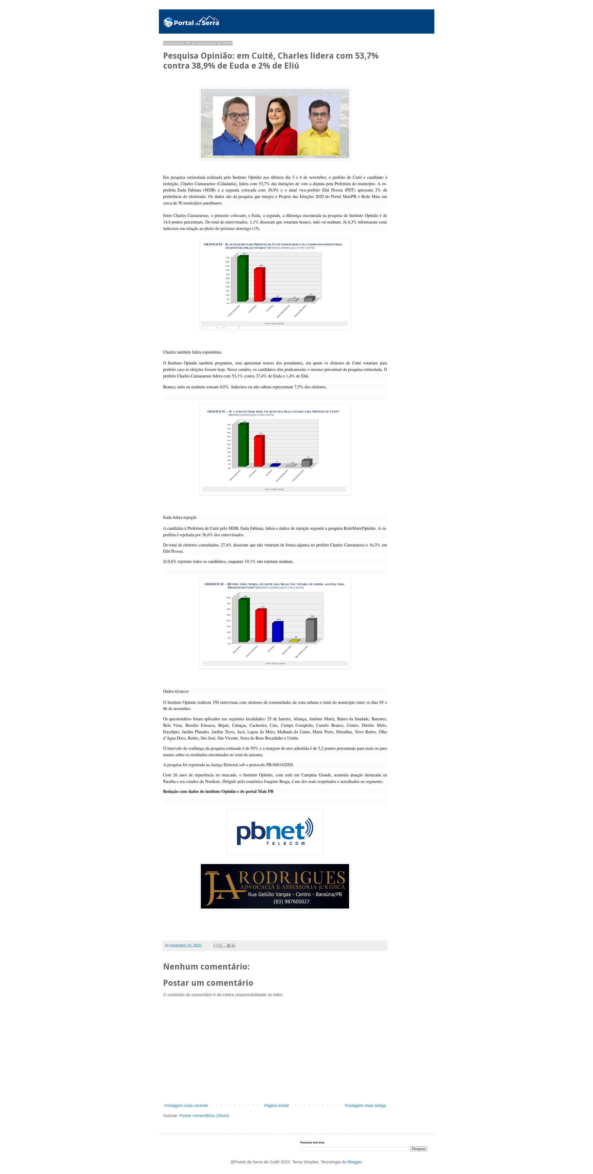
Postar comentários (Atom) (204, 1115)
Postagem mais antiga (365, 1105)
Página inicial (276, 1105)
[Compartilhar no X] (224, 945)
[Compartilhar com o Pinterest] (233, 945)
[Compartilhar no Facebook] (229, 945)
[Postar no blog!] (220, 945)
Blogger (354, 1162)
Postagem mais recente (186, 1105)
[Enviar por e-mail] (215, 945)
